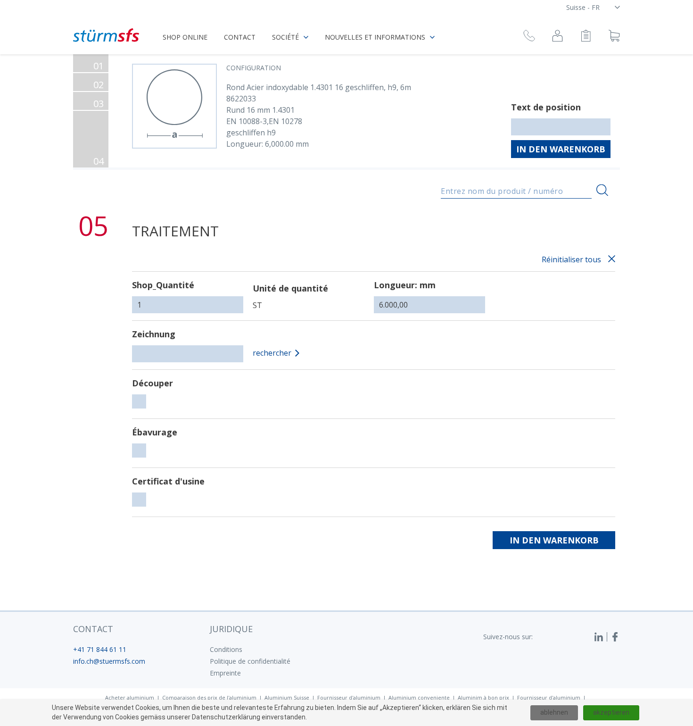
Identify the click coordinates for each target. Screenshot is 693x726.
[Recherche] (602, 190)
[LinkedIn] (600, 637)
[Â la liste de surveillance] (586, 37)
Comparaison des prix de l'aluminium (209, 697)
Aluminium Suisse (286, 697)
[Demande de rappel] (529, 37)
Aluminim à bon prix (483, 697)
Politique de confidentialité (250, 661)
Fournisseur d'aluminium (348, 697)
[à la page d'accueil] (106, 35)
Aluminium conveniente (419, 697)
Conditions (226, 649)
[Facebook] (615, 637)
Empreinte (225, 672)
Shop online (185, 37)
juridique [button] (231, 628)
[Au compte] (557, 37)
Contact (240, 37)
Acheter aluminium (129, 697)
